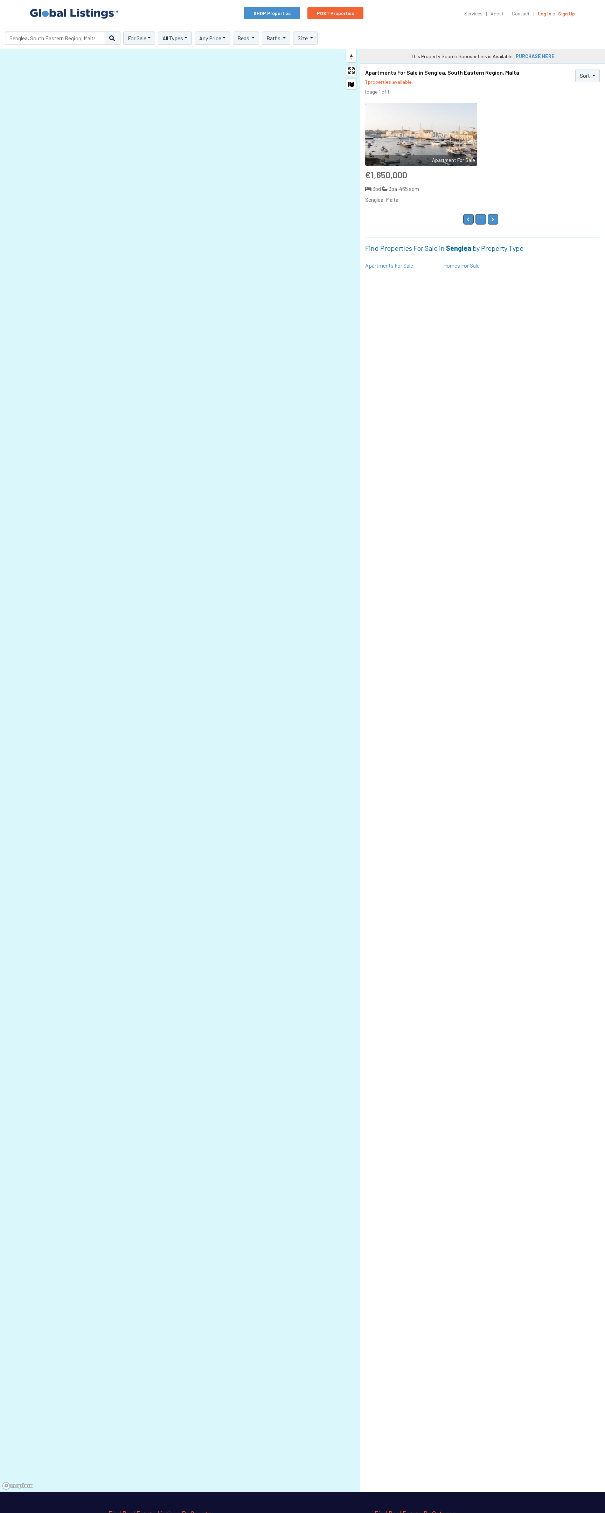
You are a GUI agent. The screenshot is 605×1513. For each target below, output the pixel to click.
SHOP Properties (272, 13)
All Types (172, 38)
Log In (544, 13)
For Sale (137, 38)
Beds (243, 38)
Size (303, 38)
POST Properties (335, 13)
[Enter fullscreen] (351, 71)
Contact (521, 13)
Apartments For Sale (389, 265)
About (497, 13)
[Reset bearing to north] (351, 57)
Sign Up (566, 13)
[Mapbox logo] (17, 1486)
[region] (180, 760)
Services (473, 13)
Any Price (210, 38)
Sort (585, 75)
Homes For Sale (461, 265)
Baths (273, 38)
